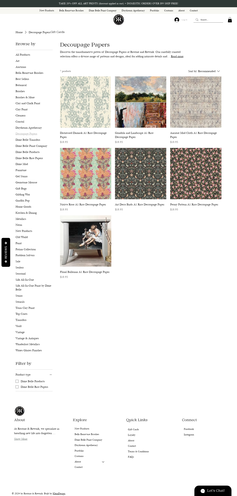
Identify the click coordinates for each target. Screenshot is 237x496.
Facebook (189, 429)
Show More (20, 439)
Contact (79, 467)
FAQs (131, 456)
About (78, 461)
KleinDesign (59, 493)
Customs (79, 456)
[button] (230, 19)
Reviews (6, 252)
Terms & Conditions (138, 451)
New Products (82, 428)
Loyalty (131, 435)
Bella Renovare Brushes (87, 434)
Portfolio (79, 450)
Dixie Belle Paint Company (88, 439)
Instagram (189, 434)
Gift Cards (58, 32)
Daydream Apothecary (86, 445)
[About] (103, 462)
